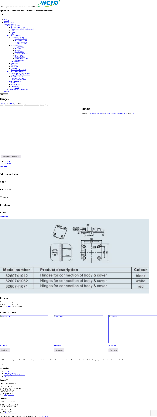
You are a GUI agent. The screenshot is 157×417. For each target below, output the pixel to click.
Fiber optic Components (14, 35)
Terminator (14, 65)
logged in (10, 306)
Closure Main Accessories (18, 79)
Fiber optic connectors (17, 37)
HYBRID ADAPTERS (21, 53)
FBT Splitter (14, 66)
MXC (12, 30)
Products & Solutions (10, 24)
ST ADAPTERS (19, 52)
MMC (12, 34)
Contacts (6, 91)
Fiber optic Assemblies (13, 26)
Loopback (14, 68)
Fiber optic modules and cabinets (16, 71)
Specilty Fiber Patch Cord (18, 70)
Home (5, 19)
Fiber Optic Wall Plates (17, 78)
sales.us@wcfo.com (10, 413)
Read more (4, 350)
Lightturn (13, 32)
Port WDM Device (16, 84)
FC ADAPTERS (19, 50)
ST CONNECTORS (21, 43)
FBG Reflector (15, 61)
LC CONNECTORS (21, 39)
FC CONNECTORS (21, 42)
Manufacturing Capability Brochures (17, 89)
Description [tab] (6, 156)
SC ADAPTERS (19, 48)
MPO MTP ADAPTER (21, 58)
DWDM (17, 88)
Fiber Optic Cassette (17, 76)
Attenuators (14, 63)
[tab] (7, 161)
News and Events (9, 22)
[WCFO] (49, 7)
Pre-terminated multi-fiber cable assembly (23, 29)
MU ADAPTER (19, 60)
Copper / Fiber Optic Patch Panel (20, 75)
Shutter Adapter (19, 55)
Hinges (42, 105)
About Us (6, 21)
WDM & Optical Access (14, 81)
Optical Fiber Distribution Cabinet (20, 73)
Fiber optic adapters (16, 45)
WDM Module (15, 86)
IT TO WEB (44, 416)
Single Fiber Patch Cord (18, 27)
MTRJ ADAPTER (20, 57)
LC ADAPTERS (19, 47)
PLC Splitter (14, 83)
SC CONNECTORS (21, 40)
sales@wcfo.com (9, 395)
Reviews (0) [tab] (15, 156)
